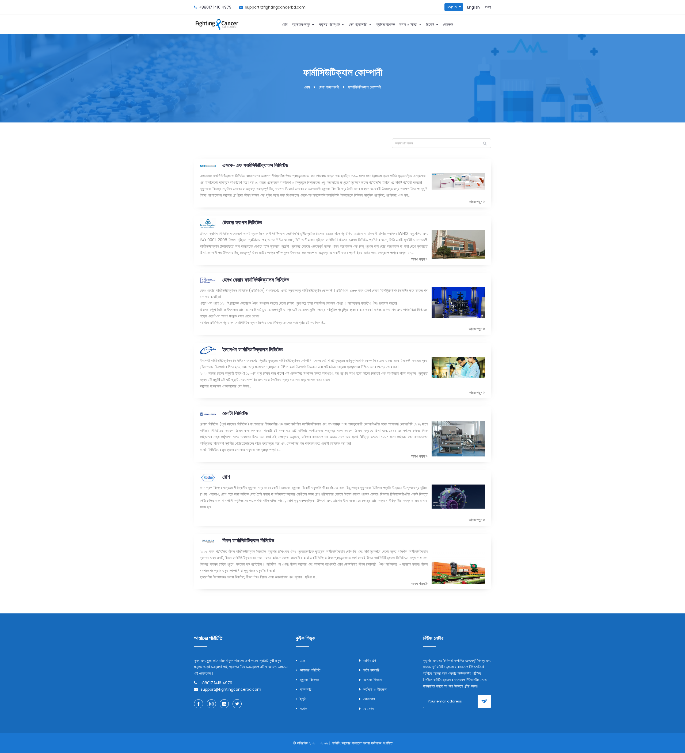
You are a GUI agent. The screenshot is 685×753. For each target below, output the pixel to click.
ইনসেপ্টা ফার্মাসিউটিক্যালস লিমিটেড (252, 349)
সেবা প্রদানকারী (358, 24)
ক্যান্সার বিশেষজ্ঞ (385, 24)
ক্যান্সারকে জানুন (301, 24)
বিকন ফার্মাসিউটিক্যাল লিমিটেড (248, 540)
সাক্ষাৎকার (305, 689)
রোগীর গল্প (369, 660)
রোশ (226, 477)
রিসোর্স (430, 24)
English (473, 7)
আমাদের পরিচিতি (310, 670)
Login (452, 7)
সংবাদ (303, 708)
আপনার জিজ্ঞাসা (372, 679)
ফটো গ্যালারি (371, 670)
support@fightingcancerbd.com (275, 7)
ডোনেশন (448, 24)
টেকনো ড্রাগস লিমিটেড (242, 222)
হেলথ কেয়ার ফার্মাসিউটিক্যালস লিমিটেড (255, 279)
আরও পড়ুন (476, 201)
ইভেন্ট (303, 699)
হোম (284, 24)
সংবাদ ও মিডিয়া (408, 24)
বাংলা (488, 7)
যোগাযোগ (369, 699)
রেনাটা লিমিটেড (235, 413)
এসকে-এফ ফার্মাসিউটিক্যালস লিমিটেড (255, 165)
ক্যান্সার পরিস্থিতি (330, 24)
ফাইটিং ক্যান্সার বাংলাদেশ (347, 743)
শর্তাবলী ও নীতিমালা (375, 689)
